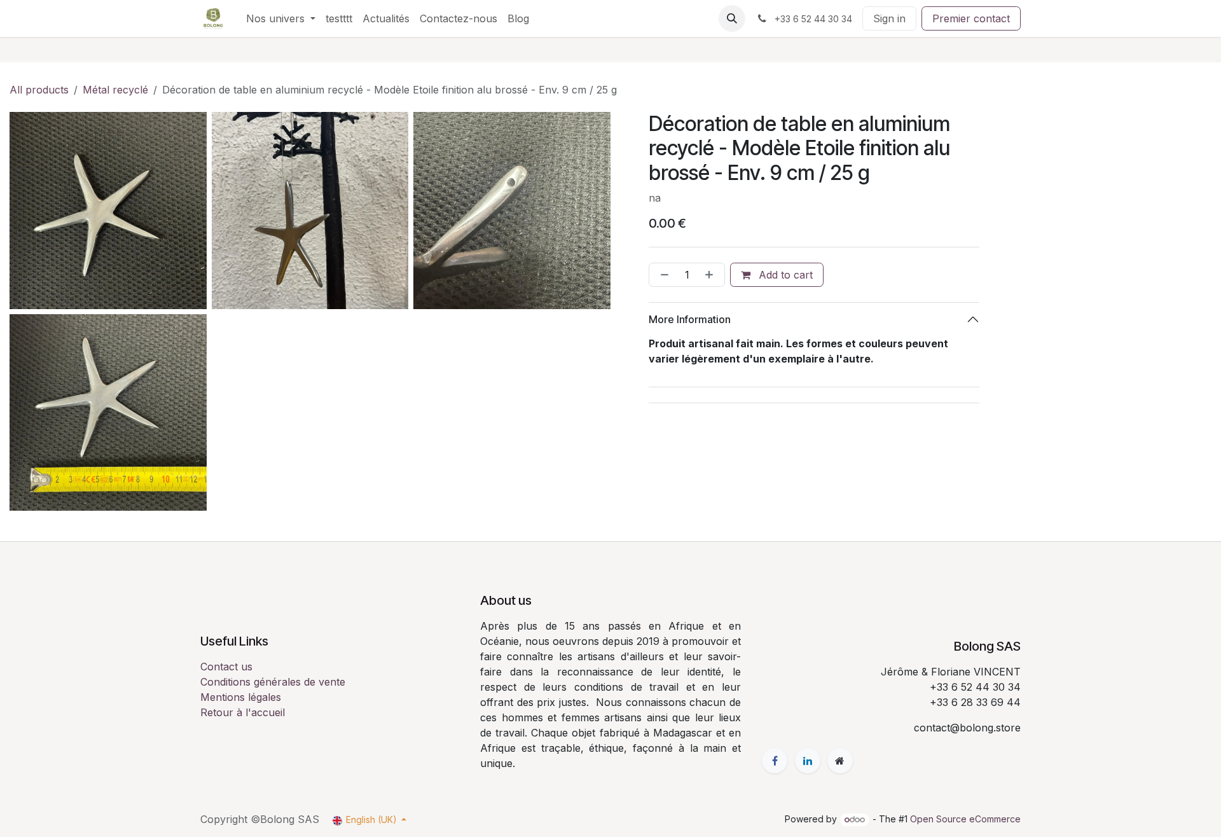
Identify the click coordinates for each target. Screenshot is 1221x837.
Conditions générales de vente (272, 681)
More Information (690, 319)
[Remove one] (662, 274)
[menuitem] (281, 18)
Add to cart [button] (784, 274)
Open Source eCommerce (965, 818)
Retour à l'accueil (242, 712)
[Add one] (711, 274)
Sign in (889, 18)
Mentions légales (240, 697)
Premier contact (971, 18)
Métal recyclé (115, 89)
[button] (732, 18)
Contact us (226, 666)
